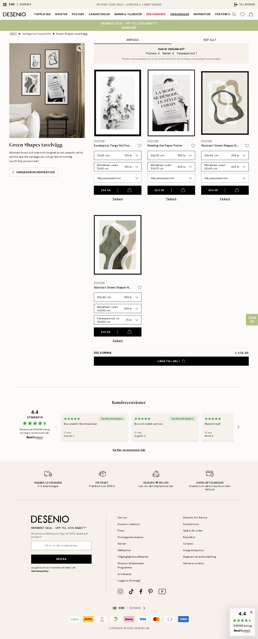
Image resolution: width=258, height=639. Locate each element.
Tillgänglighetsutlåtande (133, 556)
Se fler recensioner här (129, 450)
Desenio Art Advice (195, 517)
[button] (242, 622)
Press (121, 530)
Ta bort (117, 199)
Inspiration (202, 14)
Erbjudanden (156, 14)
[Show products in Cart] (251, 14)
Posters (78, 14)
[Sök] (234, 14)
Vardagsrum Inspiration (36, 33)
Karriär (122, 543)
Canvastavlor (99, 14)
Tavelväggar (179, 14)
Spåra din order (193, 530)
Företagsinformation (131, 537)
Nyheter (61, 14)
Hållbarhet (124, 550)
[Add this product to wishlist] (139, 145)
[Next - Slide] (238, 427)
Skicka (61, 559)
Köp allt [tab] (210, 40)
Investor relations (129, 524)
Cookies (188, 543)
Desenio (139, 628)
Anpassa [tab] (132, 40)
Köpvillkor (189, 537)
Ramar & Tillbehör (128, 14)
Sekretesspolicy (40, 571)
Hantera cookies (193, 563)
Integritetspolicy (193, 550)
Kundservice (191, 524)
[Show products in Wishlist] (242, 14)
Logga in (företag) (129, 580)
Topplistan (42, 14)
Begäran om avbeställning (199, 556)
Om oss (122, 517)
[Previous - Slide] (56, 427)
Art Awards (124, 574)
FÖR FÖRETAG (224, 14)
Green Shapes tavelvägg (71, 33)
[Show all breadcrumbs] (13, 34)
